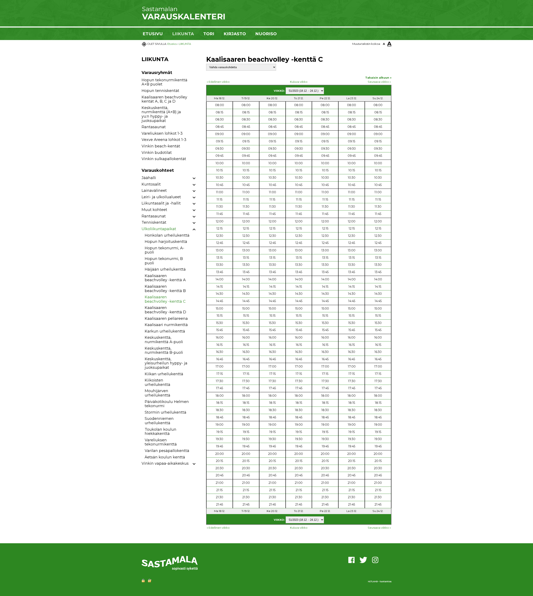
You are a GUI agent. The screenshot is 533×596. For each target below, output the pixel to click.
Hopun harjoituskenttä (166, 241)
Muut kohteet (154, 209)
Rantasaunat (154, 127)
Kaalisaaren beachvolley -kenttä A (165, 278)
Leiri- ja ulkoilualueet (161, 197)
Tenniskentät (154, 222)
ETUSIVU (153, 33)
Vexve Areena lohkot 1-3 (164, 139)
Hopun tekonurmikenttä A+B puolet (164, 82)
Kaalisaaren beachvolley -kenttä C (165, 299)
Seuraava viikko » (379, 81)
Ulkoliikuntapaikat (159, 229)
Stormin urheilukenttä (165, 412)
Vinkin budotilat (157, 152)
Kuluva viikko (299, 81)
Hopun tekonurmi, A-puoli (164, 250)
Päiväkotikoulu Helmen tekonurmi (167, 403)
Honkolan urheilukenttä (167, 235)
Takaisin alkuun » (378, 77)
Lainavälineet (154, 190)
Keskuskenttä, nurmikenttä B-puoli (164, 350)
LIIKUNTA (183, 33)
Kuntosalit (151, 184)
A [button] (384, 43)
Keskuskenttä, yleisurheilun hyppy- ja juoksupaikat (166, 363)
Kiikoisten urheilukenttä (157, 382)
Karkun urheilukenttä (165, 331)
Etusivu (172, 43)
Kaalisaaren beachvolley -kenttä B (165, 288)
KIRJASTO (235, 33)
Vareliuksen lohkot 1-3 (162, 133)
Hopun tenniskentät (160, 90)
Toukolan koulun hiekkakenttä (160, 431)
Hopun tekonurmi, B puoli (164, 260)
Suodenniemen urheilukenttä (159, 420)
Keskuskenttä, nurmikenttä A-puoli (164, 339)
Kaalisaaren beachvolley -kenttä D (165, 309)
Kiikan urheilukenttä (164, 374)
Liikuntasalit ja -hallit (161, 203)
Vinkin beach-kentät (161, 146)
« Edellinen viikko (218, 81)
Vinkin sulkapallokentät (164, 159)
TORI (208, 33)
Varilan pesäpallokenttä (167, 450)
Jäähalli (149, 178)
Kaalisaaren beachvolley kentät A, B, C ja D (164, 99)
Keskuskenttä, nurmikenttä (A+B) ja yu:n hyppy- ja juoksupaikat (161, 114)
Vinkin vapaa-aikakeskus (165, 463)
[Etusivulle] (183, 19)
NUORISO (266, 33)
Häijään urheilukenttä (165, 269)
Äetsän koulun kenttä (165, 457)
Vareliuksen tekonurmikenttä (161, 442)
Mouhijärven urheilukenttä (157, 393)
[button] (194, 178)
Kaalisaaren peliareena (166, 318)
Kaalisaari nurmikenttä (166, 324)
